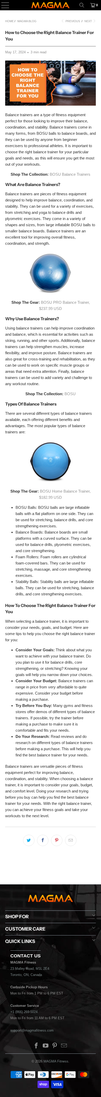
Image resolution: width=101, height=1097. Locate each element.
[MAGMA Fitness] (50, 5)
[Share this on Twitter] (28, 840)
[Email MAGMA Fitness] (64, 1046)
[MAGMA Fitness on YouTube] (45, 1046)
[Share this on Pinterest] (56, 840)
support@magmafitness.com (32, 1030)
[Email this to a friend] (70, 840)
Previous (72, 21)
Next (88, 21)
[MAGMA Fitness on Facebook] (36, 1046)
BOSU (70, 394)
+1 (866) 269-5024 (24, 1012)
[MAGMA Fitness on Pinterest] (55, 1046)
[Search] (82, 5)
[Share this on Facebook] (42, 840)
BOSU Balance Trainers (70, 174)
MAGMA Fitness (56, 1061)
